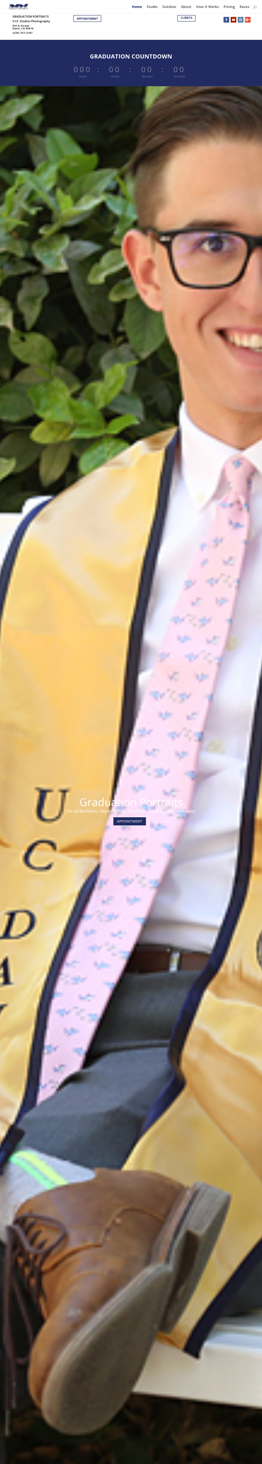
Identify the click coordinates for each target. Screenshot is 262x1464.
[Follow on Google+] (248, 20)
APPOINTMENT (87, 19)
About (186, 7)
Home (137, 7)
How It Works (207, 7)
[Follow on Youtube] (233, 20)
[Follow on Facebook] (226, 20)
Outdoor (169, 7)
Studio (152, 7)
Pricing (229, 7)
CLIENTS (186, 18)
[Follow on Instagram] (240, 20)
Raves (245, 7)
